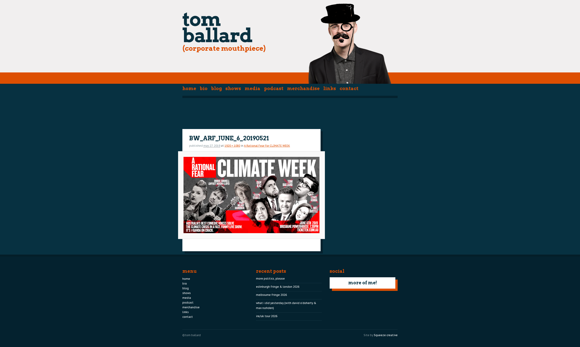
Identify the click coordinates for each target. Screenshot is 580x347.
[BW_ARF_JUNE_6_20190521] (251, 195)
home (189, 88)
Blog (216, 88)
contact (349, 88)
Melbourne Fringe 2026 (271, 295)
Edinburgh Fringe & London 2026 (277, 286)
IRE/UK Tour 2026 (266, 316)
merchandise (303, 88)
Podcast (273, 88)
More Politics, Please (270, 278)
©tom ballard (191, 335)
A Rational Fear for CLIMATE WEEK (267, 145)
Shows (233, 88)
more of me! (362, 282)
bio (204, 88)
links (329, 88)
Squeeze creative (386, 335)
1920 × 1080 (232, 145)
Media (252, 88)
